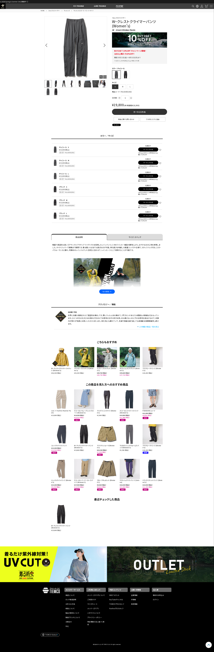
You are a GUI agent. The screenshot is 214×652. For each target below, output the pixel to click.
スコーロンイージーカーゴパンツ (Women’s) (83, 481)
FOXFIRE (119, 6)
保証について (70, 595)
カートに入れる (140, 112)
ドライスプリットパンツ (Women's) (152, 481)
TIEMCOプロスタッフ (116, 604)
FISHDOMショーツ (149, 411)
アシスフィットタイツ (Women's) (106, 412)
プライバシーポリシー (94, 617)
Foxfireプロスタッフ (116, 608)
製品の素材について (72, 613)
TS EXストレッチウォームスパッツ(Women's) (129, 446)
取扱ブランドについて (73, 617)
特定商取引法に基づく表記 (96, 623)
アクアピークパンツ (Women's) (152, 369)
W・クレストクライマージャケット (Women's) (61, 369)
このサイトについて (93, 613)
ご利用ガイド (91, 599)
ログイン (156, 599)
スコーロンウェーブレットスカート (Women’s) (84, 412)
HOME (43, 10)
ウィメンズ (67, 10)
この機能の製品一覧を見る (149, 326)
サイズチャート (92, 604)
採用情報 (134, 604)
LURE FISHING (100, 6)
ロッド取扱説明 (71, 599)
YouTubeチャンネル (116, 599)
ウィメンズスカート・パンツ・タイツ (83, 10)
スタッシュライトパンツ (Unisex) (129, 481)
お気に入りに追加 (153, 119)
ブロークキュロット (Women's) (106, 481)
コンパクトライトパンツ (59, 445)
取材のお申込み (158, 595)
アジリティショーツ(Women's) (106, 446)
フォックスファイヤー (54, 10)
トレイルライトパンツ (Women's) (61, 481)
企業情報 (134, 595)
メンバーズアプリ (93, 608)
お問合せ (69, 622)
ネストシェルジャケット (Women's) (130, 369)
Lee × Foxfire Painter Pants (61, 412)
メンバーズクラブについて (96, 595)
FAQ (67, 626)
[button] (46, 45)
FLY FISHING (78, 6)
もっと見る (107, 291)
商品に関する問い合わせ (126, 119)
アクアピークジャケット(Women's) (83, 369)
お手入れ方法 (70, 604)
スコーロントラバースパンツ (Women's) (129, 412)
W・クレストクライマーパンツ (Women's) (83, 446)
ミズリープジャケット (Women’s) (106, 369)
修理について (70, 608)
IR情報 (133, 599)
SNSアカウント (114, 595)
